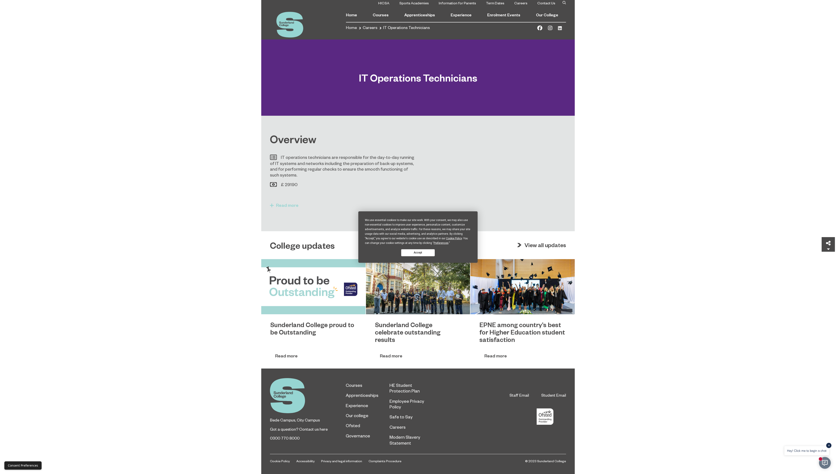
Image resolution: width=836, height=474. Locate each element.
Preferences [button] (441, 242)
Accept (418, 252)
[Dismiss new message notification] (829, 445)
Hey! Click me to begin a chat (806, 450)
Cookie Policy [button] (454, 238)
